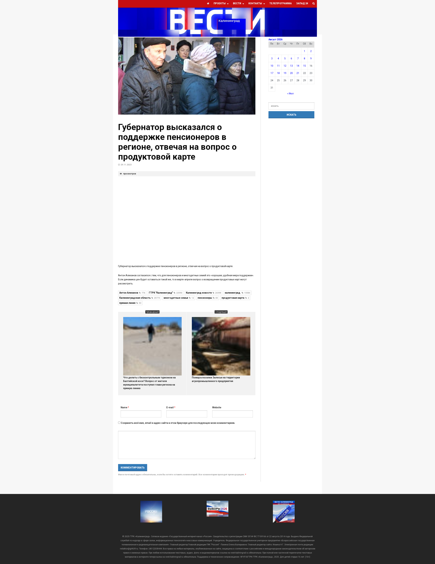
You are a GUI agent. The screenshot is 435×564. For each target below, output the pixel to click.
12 (285, 65)
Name (125, 407)
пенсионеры (208, 297)
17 (272, 73)
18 (278, 73)
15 (304, 65)
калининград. (237, 292)
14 (298, 65)
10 (272, 65)
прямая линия (130, 303)
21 (298, 73)
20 (291, 73)
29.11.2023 (126, 165)
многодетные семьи (179, 297)
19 (285, 73)
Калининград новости (203, 292)
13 (291, 65)
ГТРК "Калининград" (165, 292)
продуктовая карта (235, 297)
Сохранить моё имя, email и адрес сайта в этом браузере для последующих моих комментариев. (178, 423)
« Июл (290, 93)
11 (278, 65)
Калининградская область (139, 297)
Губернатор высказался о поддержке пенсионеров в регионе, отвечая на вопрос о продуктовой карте (177, 142)
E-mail (170, 407)
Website (216, 407)
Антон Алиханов (132, 292)
